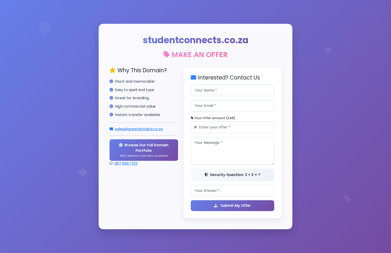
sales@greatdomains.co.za (139, 129)
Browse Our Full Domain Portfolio (144, 150)
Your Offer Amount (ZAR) (214, 118)
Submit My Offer (235, 205)
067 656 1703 (126, 163)
